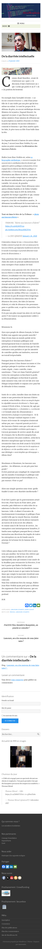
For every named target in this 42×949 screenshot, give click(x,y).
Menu (22, 23)
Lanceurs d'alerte (22, 612)
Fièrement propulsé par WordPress (14, 942)
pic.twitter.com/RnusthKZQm (18, 229)
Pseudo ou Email (8, 700)
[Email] (38, 605)
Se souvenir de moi (10, 716)
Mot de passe (6, 708)
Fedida (12, 612)
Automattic (22, 944)
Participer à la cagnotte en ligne (13, 856)
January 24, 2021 (30, 236)
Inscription (6, 920)
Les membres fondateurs (11, 826)
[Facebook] (27, 605)
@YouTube (31, 794)
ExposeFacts (6, 841)
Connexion (6, 924)
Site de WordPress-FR (9, 935)
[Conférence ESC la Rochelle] (22, 751)
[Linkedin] (34, 605)
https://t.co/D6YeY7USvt (14, 794)
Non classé (29, 609)
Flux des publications (9, 928)
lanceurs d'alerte (17, 609)
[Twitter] (30, 605)
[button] (4, 26)
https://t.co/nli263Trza (14, 226)
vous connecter (17, 680)
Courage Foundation (9, 838)
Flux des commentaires (10, 931)
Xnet (3, 843)
